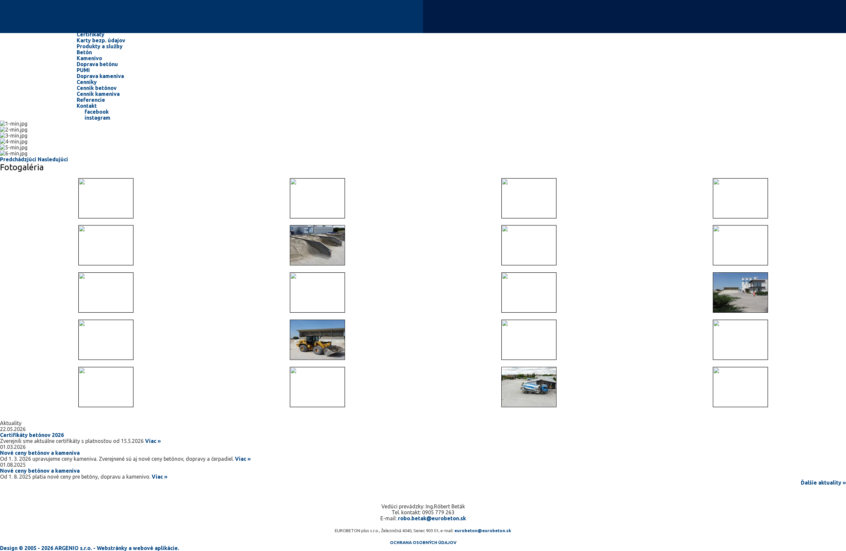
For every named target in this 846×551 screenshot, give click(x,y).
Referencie (91, 100)
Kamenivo (89, 58)
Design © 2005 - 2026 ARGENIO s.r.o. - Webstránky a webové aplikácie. (89, 548)
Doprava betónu (97, 64)
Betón (84, 52)
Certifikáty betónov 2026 (32, 435)
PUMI (83, 70)
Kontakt (87, 106)
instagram (96, 118)
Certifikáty (90, 34)
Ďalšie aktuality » (823, 483)
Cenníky (87, 82)
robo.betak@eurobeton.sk (432, 518)
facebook (96, 112)
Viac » (153, 441)
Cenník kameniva (98, 94)
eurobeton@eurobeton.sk (482, 530)
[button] (19, 159)
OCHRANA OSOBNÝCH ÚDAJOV (423, 542)
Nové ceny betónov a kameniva (40, 453)
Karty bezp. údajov (101, 40)
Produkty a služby (100, 46)
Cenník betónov (97, 88)
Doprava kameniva (100, 76)
